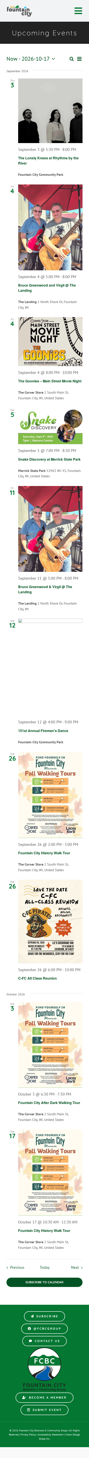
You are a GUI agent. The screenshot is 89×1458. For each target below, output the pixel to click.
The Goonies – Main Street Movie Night (49, 380)
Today (44, 1267)
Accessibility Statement (50, 1434)
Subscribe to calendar (44, 1282)
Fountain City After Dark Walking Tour (49, 1102)
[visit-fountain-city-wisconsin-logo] (19, 6)
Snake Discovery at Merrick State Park (49, 459)
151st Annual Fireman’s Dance (43, 730)
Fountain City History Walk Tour (44, 852)
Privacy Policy (28, 1434)
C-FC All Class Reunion (37, 978)
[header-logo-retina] (44, 1349)
